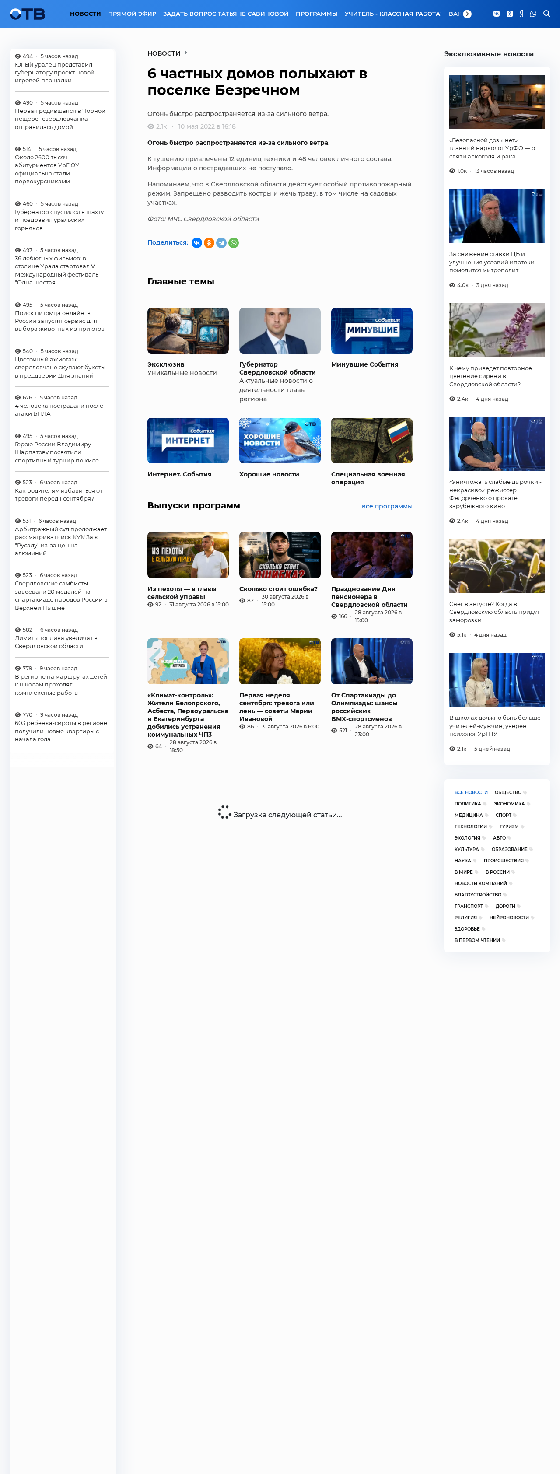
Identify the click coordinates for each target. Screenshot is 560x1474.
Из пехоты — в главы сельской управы (182, 593)
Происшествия (504, 861)
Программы (317, 13)
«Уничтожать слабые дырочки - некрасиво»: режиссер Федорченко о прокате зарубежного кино (495, 493)
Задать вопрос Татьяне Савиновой (226, 13)
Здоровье (467, 929)
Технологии (471, 827)
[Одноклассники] (510, 14)
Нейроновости (509, 918)
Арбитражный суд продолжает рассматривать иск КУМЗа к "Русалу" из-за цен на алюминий (61, 541)
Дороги (505, 906)
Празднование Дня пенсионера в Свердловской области (369, 597)
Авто (499, 838)
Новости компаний (481, 883)
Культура (467, 849)
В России (498, 872)
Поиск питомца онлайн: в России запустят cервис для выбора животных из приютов (60, 321)
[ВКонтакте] (197, 243)
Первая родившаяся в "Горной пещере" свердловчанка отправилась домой (60, 118)
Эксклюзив (166, 364)
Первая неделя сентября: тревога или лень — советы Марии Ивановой (276, 707)
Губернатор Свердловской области (277, 368)
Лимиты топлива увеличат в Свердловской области (56, 641)
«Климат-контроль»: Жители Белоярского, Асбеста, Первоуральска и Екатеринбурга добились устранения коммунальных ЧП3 (187, 715)
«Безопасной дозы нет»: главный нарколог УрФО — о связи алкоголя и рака (492, 148)
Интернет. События (179, 474)
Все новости (471, 792)
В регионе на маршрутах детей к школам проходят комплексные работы (61, 684)
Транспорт (469, 906)
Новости (85, 13)
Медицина (469, 815)
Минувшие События (365, 364)
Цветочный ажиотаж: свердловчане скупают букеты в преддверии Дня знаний (60, 367)
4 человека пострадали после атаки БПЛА (59, 409)
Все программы (387, 506)
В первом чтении (477, 940)
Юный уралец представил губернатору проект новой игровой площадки (54, 72)
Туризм (509, 827)
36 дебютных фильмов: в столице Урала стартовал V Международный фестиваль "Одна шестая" (56, 270)
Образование (510, 849)
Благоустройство (478, 895)
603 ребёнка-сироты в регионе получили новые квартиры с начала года (61, 730)
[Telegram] (221, 243)
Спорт (503, 815)
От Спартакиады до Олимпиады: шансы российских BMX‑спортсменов (364, 707)
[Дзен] (521, 14)
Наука (463, 861)
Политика (468, 804)
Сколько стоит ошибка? (278, 589)
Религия (466, 918)
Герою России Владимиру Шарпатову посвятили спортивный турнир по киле (57, 452)
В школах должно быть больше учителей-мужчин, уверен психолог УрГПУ (495, 725)
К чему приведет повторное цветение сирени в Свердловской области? (490, 376)
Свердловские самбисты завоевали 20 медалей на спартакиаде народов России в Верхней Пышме (61, 595)
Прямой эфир (132, 13)
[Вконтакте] (497, 14)
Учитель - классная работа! (393, 13)
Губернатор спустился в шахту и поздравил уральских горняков (59, 219)
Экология (467, 838)
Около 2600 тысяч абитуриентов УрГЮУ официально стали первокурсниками (47, 169)
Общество (508, 792)
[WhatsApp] (533, 14)
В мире (464, 872)
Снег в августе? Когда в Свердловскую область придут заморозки (494, 611)
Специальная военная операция (368, 478)
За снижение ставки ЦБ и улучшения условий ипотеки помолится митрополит (492, 261)
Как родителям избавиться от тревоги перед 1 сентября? (58, 494)
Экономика (509, 804)
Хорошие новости (269, 474)
